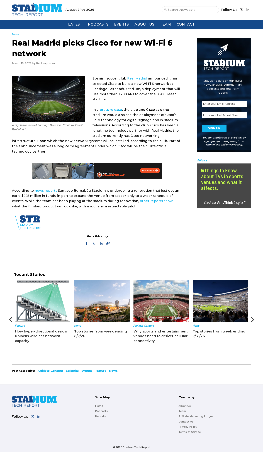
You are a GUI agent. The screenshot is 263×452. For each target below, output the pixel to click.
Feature (20, 325)
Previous (10, 318)
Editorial (72, 370)
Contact (186, 24)
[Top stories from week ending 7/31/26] (220, 301)
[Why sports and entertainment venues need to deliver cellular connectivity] (161, 301)
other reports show (156, 201)
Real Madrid (137, 78)
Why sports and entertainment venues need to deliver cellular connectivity (160, 336)
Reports (100, 416)
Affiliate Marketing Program (197, 416)
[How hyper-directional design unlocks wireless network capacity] (43, 301)
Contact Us (186, 421)
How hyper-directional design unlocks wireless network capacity (41, 336)
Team (165, 24)
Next (252, 318)
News (77, 325)
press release (111, 110)
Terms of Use (213, 144)
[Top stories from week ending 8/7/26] (102, 301)
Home (99, 406)
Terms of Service (190, 432)
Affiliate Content (143, 325)
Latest (75, 24)
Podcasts (98, 24)
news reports (46, 191)
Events (121, 24)
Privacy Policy (234, 144)
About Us (144, 24)
